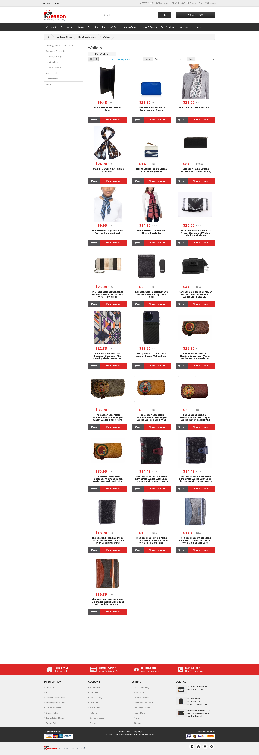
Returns (93, 712)
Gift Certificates (97, 718)
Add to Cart (114, 119)
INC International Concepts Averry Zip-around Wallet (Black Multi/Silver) (195, 233)
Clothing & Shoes (141, 697)
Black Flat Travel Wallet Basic (107, 108)
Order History (96, 697)
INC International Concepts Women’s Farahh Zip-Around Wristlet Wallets (108, 294)
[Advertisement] (151, 639)
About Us (50, 687)
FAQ (48, 692)
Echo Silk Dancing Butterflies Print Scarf (107, 170)
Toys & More (139, 712)
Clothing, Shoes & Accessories (60, 27)
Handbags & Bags (110, 27)
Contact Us (95, 692)
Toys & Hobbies (168, 27)
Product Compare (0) (121, 59)
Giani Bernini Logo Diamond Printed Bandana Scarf (107, 231)
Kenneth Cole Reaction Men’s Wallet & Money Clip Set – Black (151, 294)
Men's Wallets (101, 54)
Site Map (138, 723)
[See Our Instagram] (205, 746)
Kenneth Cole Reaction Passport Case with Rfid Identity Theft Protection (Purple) (107, 357)
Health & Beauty (130, 27)
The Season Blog (141, 687)
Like (95, 119)
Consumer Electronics (88, 27)
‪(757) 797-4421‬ (193, 698)
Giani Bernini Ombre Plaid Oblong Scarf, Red (151, 231)
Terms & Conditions (55, 718)
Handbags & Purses (87, 36)
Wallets (106, 36)
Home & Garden (149, 27)
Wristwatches (186, 27)
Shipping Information (55, 702)
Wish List (94, 702)
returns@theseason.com (198, 713)
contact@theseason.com (198, 710)
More (199, 27)
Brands (93, 723)
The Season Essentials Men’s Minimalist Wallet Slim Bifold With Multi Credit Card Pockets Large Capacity (195, 541)
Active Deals (139, 692)
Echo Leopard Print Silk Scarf (195, 107)
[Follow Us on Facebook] (191, 746)
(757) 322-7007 (193, 701)
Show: (191, 59)
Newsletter (95, 707)
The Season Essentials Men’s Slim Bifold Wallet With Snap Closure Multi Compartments (151, 479)
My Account (95, 687)
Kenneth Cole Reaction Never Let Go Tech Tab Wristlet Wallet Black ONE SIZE (195, 294)
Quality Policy (52, 712)
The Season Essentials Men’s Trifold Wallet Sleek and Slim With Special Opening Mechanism (107, 541)
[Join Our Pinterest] (211, 746)
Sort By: (147, 59)
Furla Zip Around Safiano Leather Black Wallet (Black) (195, 170)
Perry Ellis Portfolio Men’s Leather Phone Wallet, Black (151, 354)
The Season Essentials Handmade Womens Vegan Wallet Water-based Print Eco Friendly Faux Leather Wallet (195, 358)
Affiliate (137, 718)
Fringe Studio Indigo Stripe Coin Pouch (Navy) (151, 170)
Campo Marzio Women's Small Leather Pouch (151, 108)
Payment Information (55, 697)
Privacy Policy (52, 723)
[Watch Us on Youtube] (198, 746)
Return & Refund (53, 707)
